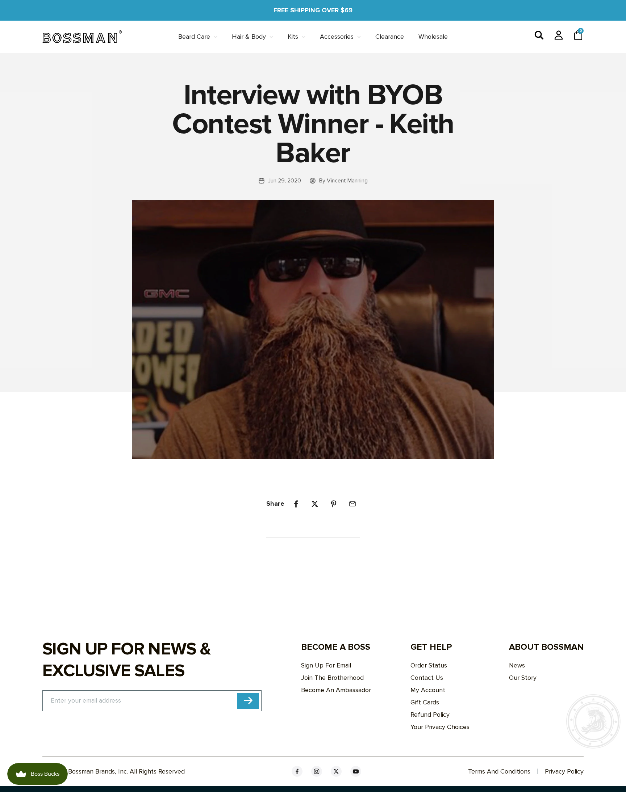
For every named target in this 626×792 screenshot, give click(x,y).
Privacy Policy (564, 771)
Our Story (523, 678)
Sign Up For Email (326, 665)
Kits (293, 37)
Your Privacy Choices (440, 727)
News (517, 665)
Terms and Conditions (499, 771)
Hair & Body (249, 37)
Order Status (428, 665)
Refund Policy (430, 715)
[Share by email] (352, 504)
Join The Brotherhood (332, 678)
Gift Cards (424, 702)
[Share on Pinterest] (333, 504)
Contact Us (426, 678)
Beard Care (194, 37)
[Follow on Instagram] (316, 771)
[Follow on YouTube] (355, 771)
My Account (427, 690)
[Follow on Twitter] (336, 771)
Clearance (389, 37)
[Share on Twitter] (315, 504)
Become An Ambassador (336, 690)
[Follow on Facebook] (297, 771)
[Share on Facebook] (296, 504)
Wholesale (433, 37)
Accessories (337, 37)
